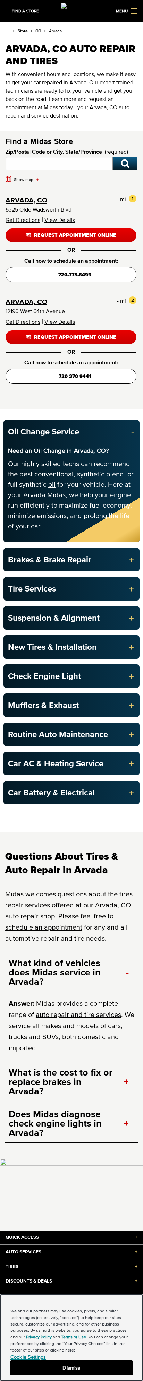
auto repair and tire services (78, 1014)
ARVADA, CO (26, 200)
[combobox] (59, 163)
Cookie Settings (28, 1357)
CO (38, 30)
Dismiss (71, 1368)
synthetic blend (100, 474)
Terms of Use (73, 1336)
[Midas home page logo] (71, 10)
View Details (59, 220)
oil (52, 484)
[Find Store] (125, 163)
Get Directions (23, 220)
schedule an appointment (43, 927)
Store (23, 30)
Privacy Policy (39, 1336)
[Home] (8, 30)
